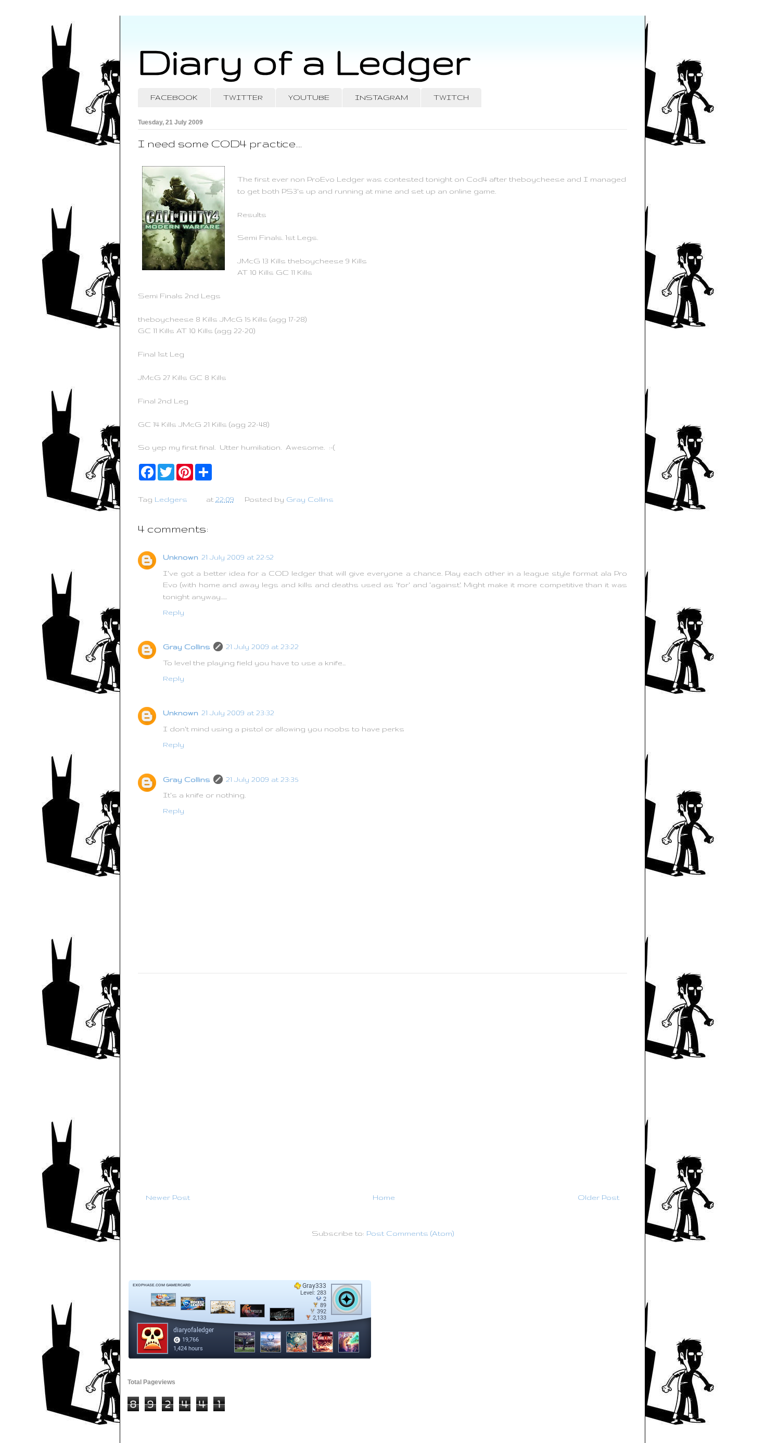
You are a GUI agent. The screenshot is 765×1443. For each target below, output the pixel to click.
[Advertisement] (382, 1078)
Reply (173, 612)
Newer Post (168, 1197)
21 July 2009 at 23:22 (262, 646)
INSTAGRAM (381, 97)
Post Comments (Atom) (410, 1233)
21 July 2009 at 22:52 (237, 557)
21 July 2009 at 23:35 (262, 779)
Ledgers (171, 499)
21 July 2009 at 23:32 (237, 712)
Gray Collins (186, 646)
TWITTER (243, 97)
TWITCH (451, 97)
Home (384, 1197)
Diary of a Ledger (304, 61)
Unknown (180, 557)
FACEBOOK (174, 97)
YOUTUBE (308, 97)
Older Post (598, 1197)
